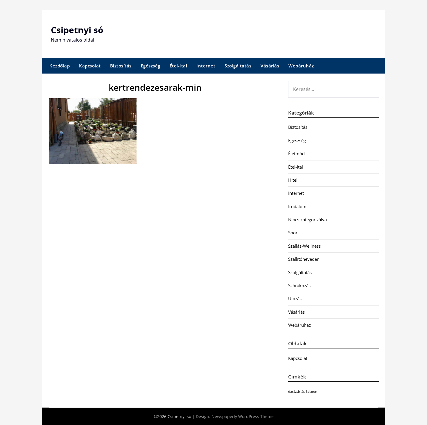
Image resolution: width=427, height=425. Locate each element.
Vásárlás (270, 66)
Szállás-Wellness (304, 246)
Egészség (150, 66)
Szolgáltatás (238, 66)
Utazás (295, 298)
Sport (293, 232)
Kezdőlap (59, 66)
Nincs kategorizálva (307, 219)
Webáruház (301, 66)
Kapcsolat (90, 66)
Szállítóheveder (303, 259)
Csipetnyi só (77, 30)
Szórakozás (299, 285)
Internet (205, 66)
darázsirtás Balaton (302, 392)
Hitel (292, 180)
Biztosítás (121, 66)
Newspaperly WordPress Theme (242, 416)
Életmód (296, 153)
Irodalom (297, 206)
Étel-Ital (178, 66)
